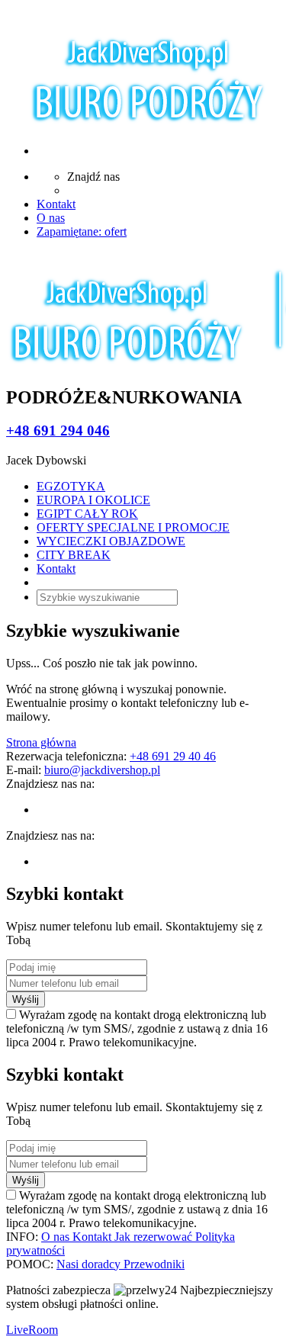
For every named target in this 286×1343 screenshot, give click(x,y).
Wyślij (25, 999)
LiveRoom (32, 1329)
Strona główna (41, 742)
